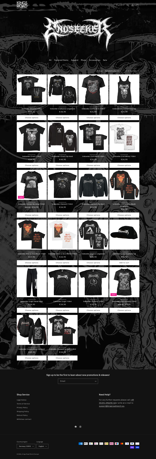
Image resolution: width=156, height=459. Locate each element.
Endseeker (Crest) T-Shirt (31, 156)
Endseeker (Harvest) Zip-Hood (93, 204)
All (50, 60)
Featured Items (61, 60)
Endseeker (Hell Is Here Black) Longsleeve (124, 205)
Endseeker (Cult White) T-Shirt (124, 156)
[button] (127, 5)
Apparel (74, 60)
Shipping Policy (23, 411)
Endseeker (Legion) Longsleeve (93, 254)
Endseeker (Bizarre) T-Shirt (32, 109)
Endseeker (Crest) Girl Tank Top (124, 109)
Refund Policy (22, 415)
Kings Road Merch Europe (30, 454)
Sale (105, 60)
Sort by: (100, 71)
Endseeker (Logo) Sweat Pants (32, 301)
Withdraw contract (24, 419)
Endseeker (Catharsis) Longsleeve (62, 109)
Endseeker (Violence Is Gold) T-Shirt (62, 349)
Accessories (94, 60)
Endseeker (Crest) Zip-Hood (62, 156)
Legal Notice (22, 400)
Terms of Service (23, 404)
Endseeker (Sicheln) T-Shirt (93, 301)
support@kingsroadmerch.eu (111, 406)
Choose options (32, 117)
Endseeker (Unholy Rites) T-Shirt (124, 301)
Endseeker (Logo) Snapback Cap (124, 254)
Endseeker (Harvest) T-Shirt (62, 204)
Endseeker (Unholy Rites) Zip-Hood (32, 349)
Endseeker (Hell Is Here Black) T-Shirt (32, 254)
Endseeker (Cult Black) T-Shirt (93, 156)
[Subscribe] (95, 381)
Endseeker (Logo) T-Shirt (62, 301)
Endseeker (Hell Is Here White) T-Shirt (62, 254)
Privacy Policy (22, 408)
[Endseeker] (78, 51)
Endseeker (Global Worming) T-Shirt (31, 204)
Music (83, 60)
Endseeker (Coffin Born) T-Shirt (93, 109)
